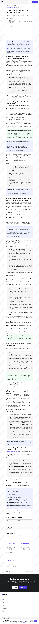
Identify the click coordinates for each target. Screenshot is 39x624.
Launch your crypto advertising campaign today (15, 510)
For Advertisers (12, 1)
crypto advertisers (11, 412)
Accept (36, 621)
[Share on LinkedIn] (29, 21)
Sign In (29, 1)
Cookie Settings (4, 609)
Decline (31, 621)
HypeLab (9, 48)
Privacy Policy (4, 606)
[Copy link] (31, 21)
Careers (3, 611)
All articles (8, 571)
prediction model (17, 68)
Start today (15, 587)
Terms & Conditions (5, 608)
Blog (7, 5)
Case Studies (4, 602)
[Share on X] (27, 21)
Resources (22, 1)
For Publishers (17, 1)
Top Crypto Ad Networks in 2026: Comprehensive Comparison (6, 618)
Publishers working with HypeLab (12, 451)
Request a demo (35, 1)
